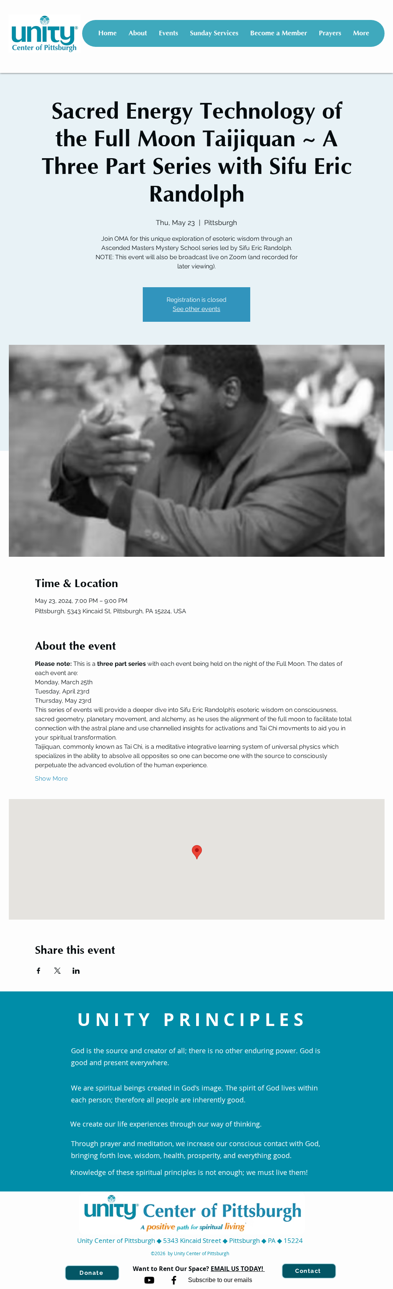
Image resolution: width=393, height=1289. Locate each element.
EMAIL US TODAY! (238, 1268)
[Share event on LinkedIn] (76, 971)
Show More (51, 778)
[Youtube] (149, 1280)
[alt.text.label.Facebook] (174, 1280)
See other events (196, 309)
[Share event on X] (57, 971)
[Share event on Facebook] (38, 971)
